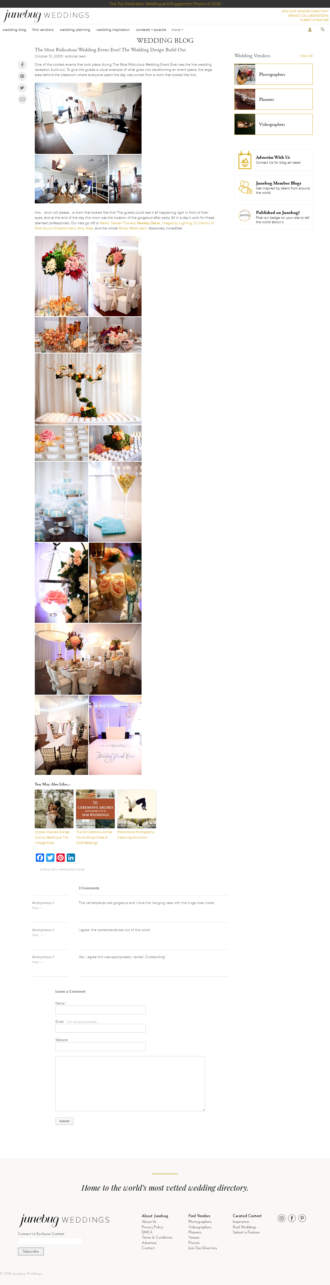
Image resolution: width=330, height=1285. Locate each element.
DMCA (147, 1232)
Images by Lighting (177, 223)
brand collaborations (308, 16)
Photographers (200, 1222)
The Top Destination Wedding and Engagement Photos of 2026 (165, 3)
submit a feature (314, 20)
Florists (194, 1243)
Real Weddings (244, 1227)
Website (61, 1040)
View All (306, 56)
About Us (149, 1222)
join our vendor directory (305, 11)
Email (76, 1021)
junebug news (48, 869)
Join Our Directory (202, 1248)
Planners (195, 1232)
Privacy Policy (152, 1227)
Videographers (200, 1227)
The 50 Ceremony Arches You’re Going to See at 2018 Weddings (94, 837)
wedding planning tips (71, 869)
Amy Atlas (85, 228)
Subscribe (31, 1252)
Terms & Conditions (157, 1238)
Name (61, 1003)
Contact (148, 1248)
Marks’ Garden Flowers (117, 223)
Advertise (149, 1243)
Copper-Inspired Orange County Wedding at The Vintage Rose (52, 837)
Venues (194, 1238)
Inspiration (241, 1222)
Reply (35, 908)
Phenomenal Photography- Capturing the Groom (136, 835)
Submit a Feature (246, 1232)
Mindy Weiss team (133, 228)
